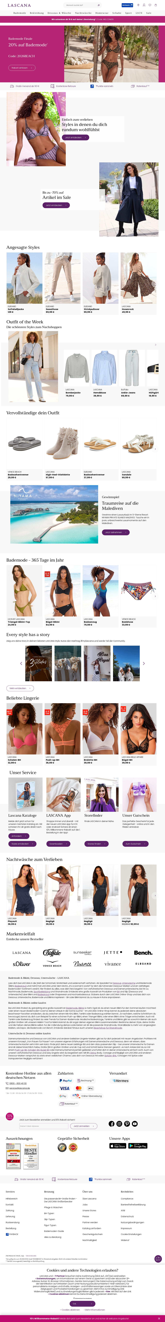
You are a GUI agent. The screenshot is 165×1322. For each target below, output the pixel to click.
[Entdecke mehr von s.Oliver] (22, 963)
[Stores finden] (101, 795)
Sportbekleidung (42, 991)
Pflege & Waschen (53, 1207)
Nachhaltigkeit (89, 1240)
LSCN (139, 13)
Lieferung (10, 1216)
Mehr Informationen (95, 1310)
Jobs (85, 1204)
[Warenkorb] (156, 5)
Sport (128, 13)
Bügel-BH (45, 1049)
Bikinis (81, 1008)
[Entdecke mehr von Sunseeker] (82, 953)
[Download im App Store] (117, 1146)
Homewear (102, 13)
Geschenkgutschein (92, 1234)
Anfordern (17, 836)
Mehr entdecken (18, 688)
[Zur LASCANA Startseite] (19, 5)
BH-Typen (49, 1213)
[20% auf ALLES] (111, 54)
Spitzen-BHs (110, 1055)
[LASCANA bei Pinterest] (127, 1124)
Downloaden (56, 843)
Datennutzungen (46, 1278)
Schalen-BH (34, 1049)
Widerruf (125, 1240)
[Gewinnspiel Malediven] (54, 514)
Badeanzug (20, 985)
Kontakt (10, 1204)
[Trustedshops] (62, 1147)
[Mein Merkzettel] (150, 5)
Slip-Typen (49, 1219)
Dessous (117, 983)
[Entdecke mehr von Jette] (113, 952)
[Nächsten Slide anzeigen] (156, 345)
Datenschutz (127, 1216)
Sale (148, 13)
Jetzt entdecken (73, 137)
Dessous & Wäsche (59, 13)
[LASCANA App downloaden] (63, 795)
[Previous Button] (21, 663)
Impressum (126, 1228)
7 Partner (60, 1276)
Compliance (127, 1198)
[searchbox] (79, 5)
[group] (38, 663)
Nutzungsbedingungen (132, 1222)
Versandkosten (31, 1256)
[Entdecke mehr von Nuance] (82, 963)
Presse (85, 1216)
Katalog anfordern (91, 1228)
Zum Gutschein (133, 843)
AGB (123, 1210)
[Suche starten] (98, 5)
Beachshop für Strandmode (108, 1027)
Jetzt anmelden (81, 1126)
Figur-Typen (50, 1225)
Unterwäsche (128, 983)
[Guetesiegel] (73, 1147)
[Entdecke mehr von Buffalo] (52, 953)
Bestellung (11, 1228)
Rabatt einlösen (20, 67)
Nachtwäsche (83, 13)
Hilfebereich (12, 1198)
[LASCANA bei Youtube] (135, 1124)
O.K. (74, 1303)
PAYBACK (13, 1234)
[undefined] (155, 283)
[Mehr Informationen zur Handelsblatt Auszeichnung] (31, 1156)
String (93, 1052)
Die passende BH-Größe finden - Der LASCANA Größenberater (60, 1200)
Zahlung (10, 1210)
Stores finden (94, 843)
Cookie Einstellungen (131, 1234)
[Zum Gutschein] (139, 795)
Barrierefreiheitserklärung (133, 1204)
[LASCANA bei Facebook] (111, 1124)
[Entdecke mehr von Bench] (143, 953)
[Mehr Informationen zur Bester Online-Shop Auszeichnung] (13, 1156)
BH (118, 991)
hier (108, 1291)
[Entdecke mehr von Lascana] (22, 953)
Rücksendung (12, 1222)
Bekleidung (37, 13)
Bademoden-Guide (54, 1231)
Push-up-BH (21, 1049)
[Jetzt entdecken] (36, 129)
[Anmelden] (144, 5)
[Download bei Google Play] (137, 1146)
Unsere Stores (89, 1210)
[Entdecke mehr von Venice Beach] (52, 964)
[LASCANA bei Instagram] (119, 1124)
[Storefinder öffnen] (138, 5)
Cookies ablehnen (59, 1294)
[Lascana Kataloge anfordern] (25, 795)
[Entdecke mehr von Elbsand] (143, 964)
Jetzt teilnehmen (113, 532)
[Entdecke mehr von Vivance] (113, 964)
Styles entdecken (20, 843)
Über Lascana (89, 1198)
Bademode (20, 13)
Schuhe (117, 13)
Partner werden (90, 1222)
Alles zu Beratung (52, 1237)
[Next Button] (143, 663)
